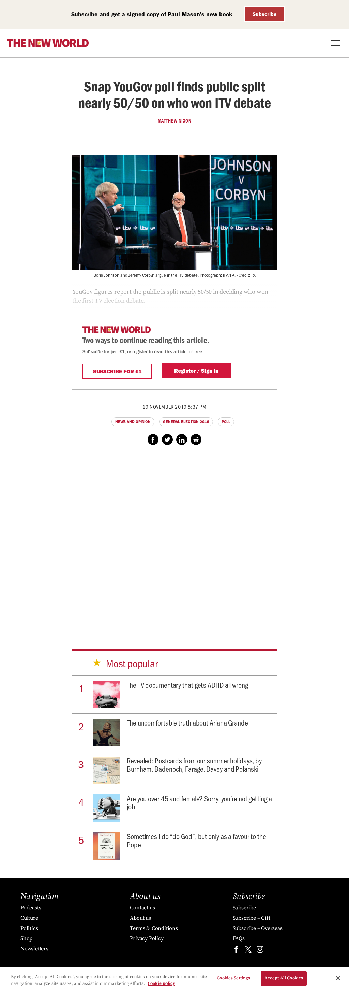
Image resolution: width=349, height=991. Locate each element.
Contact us (142, 907)
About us (140, 918)
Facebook (153, 439)
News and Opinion (133, 421)
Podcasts (30, 907)
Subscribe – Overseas (258, 928)
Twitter (167, 439)
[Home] (48, 43)
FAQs (239, 938)
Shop (26, 938)
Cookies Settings (233, 978)
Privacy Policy (146, 938)
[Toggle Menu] (335, 43)
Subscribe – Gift (251, 918)
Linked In (181, 439)
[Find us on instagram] (260, 951)
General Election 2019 (186, 421)
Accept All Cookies (283, 978)
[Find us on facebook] (236, 951)
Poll (226, 421)
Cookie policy (161, 983)
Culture (29, 918)
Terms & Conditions (154, 928)
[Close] (338, 978)
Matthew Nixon (175, 121)
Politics (29, 928)
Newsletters (34, 948)
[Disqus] (174, 540)
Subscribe (265, 14)
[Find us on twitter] (248, 951)
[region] (174, 979)
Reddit (196, 439)
